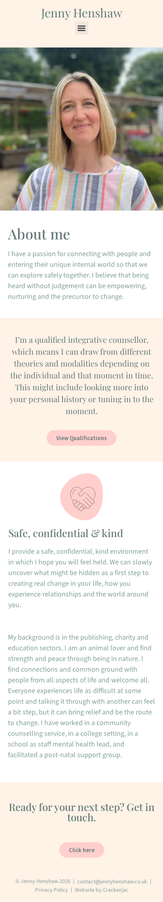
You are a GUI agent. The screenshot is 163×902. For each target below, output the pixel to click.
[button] (81, 27)
